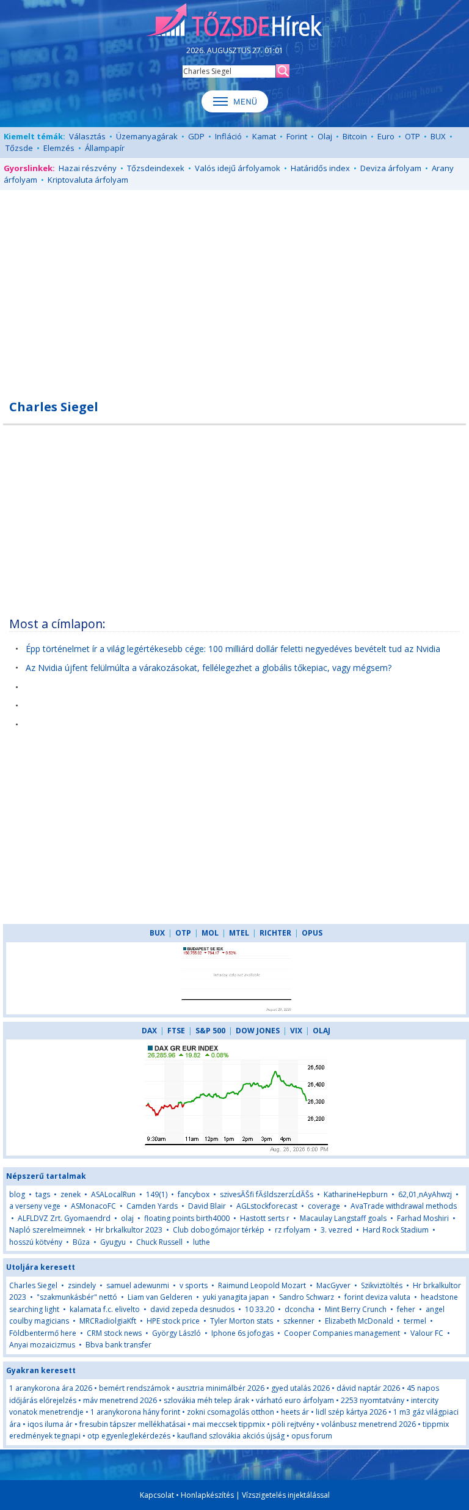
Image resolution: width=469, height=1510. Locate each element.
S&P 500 (210, 1030)
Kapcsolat (157, 1495)
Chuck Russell (159, 1242)
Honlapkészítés (207, 1495)
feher (406, 1309)
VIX (296, 1030)
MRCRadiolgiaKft (107, 1321)
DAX (149, 1030)
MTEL (239, 933)
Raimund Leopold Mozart (262, 1285)
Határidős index (320, 168)
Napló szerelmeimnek (47, 1230)
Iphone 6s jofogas (242, 1333)
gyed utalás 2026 (300, 1388)
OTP (412, 136)
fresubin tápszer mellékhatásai (132, 1424)
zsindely (82, 1285)
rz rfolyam (292, 1230)
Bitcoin (355, 136)
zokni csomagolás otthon (230, 1412)
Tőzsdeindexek (155, 168)
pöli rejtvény (293, 1424)
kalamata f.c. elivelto (105, 1309)
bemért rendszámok (134, 1388)
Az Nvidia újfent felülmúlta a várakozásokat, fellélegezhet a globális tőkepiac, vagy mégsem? (208, 667)
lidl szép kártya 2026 (351, 1412)
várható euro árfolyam (295, 1400)
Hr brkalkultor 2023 (128, 1230)
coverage (324, 1206)
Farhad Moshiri (423, 1218)
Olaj (325, 136)
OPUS (312, 933)
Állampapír (105, 147)
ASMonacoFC (93, 1206)
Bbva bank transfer (118, 1345)
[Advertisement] (234, 287)
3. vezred (336, 1230)
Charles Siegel (33, 1285)
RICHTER (275, 933)
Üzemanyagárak (147, 136)
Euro (385, 136)
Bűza (81, 1242)
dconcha (299, 1309)
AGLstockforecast (266, 1206)
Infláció (228, 136)
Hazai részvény (88, 168)
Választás (87, 136)
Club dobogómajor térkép (218, 1230)
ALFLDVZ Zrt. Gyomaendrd (64, 1218)
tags (42, 1194)
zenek (70, 1194)
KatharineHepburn (356, 1194)
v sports (194, 1285)
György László (176, 1333)
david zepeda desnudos (192, 1309)
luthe (201, 1242)
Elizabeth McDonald (359, 1321)
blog (17, 1194)
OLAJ (321, 1030)
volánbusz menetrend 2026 (368, 1424)
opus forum (311, 1436)
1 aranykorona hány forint (135, 1412)
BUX (438, 136)
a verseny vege (34, 1206)
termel (415, 1321)
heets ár (295, 1412)
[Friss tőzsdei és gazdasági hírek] (234, 21)
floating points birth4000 (187, 1218)
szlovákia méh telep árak (206, 1400)
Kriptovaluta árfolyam (88, 179)
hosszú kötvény (35, 1242)
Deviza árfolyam (390, 168)
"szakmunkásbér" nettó (77, 1297)
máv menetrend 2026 (120, 1400)
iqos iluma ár (50, 1424)
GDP (196, 136)
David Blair (207, 1206)
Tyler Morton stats (241, 1321)
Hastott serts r (264, 1218)
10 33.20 (259, 1309)
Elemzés (59, 147)
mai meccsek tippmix (228, 1424)
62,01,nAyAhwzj (425, 1194)
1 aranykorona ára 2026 (50, 1388)
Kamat (264, 136)
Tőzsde (19, 147)
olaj (127, 1218)
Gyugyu (113, 1242)
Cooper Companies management (342, 1333)
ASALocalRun (113, 1194)
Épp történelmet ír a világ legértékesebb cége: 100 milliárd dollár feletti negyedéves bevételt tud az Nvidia (233, 648)
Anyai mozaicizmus (42, 1345)
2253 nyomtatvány (372, 1400)
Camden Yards (152, 1206)
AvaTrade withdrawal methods (404, 1206)
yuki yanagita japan (236, 1297)
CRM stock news (114, 1333)
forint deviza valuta (377, 1297)
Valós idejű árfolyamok (237, 168)
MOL (210, 933)
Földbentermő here (42, 1333)
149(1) (156, 1194)
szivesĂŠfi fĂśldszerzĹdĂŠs (266, 1194)
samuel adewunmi (137, 1285)
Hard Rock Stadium (396, 1230)
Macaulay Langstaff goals (343, 1218)
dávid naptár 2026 (368, 1388)
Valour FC (426, 1333)
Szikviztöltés (381, 1285)
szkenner (298, 1321)
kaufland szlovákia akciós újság (231, 1436)
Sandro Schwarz (306, 1297)
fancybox (193, 1194)
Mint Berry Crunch (356, 1309)
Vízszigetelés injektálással (286, 1495)
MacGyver (333, 1285)
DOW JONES (258, 1030)
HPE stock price (173, 1321)
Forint (296, 136)
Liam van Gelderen (160, 1297)
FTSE (176, 1030)
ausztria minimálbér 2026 (220, 1388)
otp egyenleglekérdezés (128, 1436)
